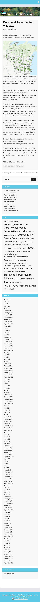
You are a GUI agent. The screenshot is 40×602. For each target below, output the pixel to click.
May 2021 (7, 439)
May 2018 (7, 519)
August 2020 (7, 459)
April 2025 (7, 335)
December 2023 (8, 370)
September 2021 (8, 430)
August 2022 (7, 406)
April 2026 (7, 308)
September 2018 (8, 510)
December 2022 (8, 397)
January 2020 (8, 474)
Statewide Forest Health (18, 275)
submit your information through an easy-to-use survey (19, 144)
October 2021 (8, 428)
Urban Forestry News (9, 166)
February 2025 (8, 339)
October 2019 (8, 481)
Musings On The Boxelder (11, 173)
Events (15, 238)
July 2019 (6, 487)
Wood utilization (9, 289)
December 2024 (8, 344)
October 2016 (8, 561)
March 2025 (7, 337)
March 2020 (7, 470)
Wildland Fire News (9, 208)
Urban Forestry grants (9, 127)
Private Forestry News (10, 199)
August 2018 (7, 512)
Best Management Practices (16, 224)
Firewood (7, 244)
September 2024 (8, 350)
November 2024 (8, 346)
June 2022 (7, 410)
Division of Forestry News (11, 190)
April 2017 (7, 547)
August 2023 (7, 379)
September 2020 (8, 456)
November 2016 (8, 558)
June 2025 (7, 330)
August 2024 (7, 352)
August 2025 (7, 326)
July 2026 (6, 301)
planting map (7, 132)
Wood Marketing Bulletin (11, 210)
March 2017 (7, 550)
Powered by (6, 595)
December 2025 (8, 317)
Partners (8, 260)
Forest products (10, 248)
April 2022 (7, 414)
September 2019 (8, 483)
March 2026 (7, 310)
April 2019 (7, 494)
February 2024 (8, 366)
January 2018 (8, 527)
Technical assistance (26, 279)
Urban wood (11, 285)
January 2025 (8, 341)
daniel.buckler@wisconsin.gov (17, 37)
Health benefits (22, 248)
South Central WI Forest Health (18, 269)
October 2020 (8, 454)
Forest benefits (16, 244)
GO (34, 179)
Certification (30, 231)
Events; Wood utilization (26, 238)
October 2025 (8, 321)
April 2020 (7, 468)
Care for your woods (15, 228)
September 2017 (8, 536)
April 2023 (7, 388)
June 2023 (7, 383)
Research (23, 266)
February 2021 (8, 445)
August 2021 (7, 432)
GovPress (12, 595)
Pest (15, 260)
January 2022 (8, 421)
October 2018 (8, 507)
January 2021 (8, 448)
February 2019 (8, 499)
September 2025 (8, 324)
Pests (25, 260)
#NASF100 (8, 222)
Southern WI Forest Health (15, 271)
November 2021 (8, 425)
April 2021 (7, 441)
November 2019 (8, 479)
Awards (15, 222)
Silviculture (30, 266)
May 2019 (7, 492)
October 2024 (8, 348)
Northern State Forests (10, 197)
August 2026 (7, 299)
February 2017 (8, 552)
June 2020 (7, 463)
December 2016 (8, 556)
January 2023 (8, 395)
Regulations (16, 266)
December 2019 (8, 476)
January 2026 (8, 315)
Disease (8, 238)
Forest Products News (10, 195)
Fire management (21, 242)
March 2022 (7, 417)
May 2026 (7, 306)
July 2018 (6, 514)
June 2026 (7, 304)
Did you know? (26, 234)
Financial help (10, 242)
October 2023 (8, 375)
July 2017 (6, 541)
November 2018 (8, 505)
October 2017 (8, 534)
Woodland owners (27, 286)
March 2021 (7, 443)
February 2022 (8, 419)
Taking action (20, 166)
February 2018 (8, 525)
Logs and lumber (26, 251)
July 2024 (6, 355)
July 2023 (6, 381)
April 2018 (7, 521)
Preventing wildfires (21, 263)
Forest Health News (9, 193)
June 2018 (7, 516)
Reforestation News (9, 201)
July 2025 (6, 328)
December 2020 (8, 450)
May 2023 (7, 386)
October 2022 (8, 401)
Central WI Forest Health (15, 231)
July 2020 (6, 461)
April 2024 (7, 361)
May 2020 (7, 465)
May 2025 (7, 333)
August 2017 (7, 538)
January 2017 (8, 554)
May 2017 (7, 545)
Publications (8, 266)
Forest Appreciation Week (19, 150)
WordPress (21, 595)
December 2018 (8, 503)
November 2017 (8, 532)
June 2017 (7, 543)
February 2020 (8, 472)
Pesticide (20, 260)
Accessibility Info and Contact (20, 597)
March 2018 (7, 523)
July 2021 (6, 434)
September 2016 (8, 563)
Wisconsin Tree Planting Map (11, 95)
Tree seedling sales (17, 282)
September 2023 (8, 377)
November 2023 (8, 372)
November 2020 (8, 452)
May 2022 (7, 412)
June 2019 (7, 490)
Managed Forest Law (10, 254)
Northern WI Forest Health (16, 257)
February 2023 (8, 392)
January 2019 (8, 501)
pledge (31, 97)
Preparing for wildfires (9, 263)
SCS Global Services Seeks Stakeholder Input (29, 174)
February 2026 (8, 313)
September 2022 (8, 403)
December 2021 (8, 423)
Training (7, 282)
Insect (31, 248)
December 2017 (8, 530)
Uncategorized (8, 204)
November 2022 (8, 399)
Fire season (29, 242)
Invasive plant (10, 251)
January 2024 (8, 368)
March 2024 (7, 364)
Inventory (19, 251)
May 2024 (7, 359)
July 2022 (6, 408)
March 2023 (7, 390)
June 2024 (7, 357)
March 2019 (7, 496)
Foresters (25, 245)
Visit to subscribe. (9, 573)
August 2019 (7, 485)
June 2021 (7, 437)
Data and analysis (10, 235)
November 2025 (8, 319)
